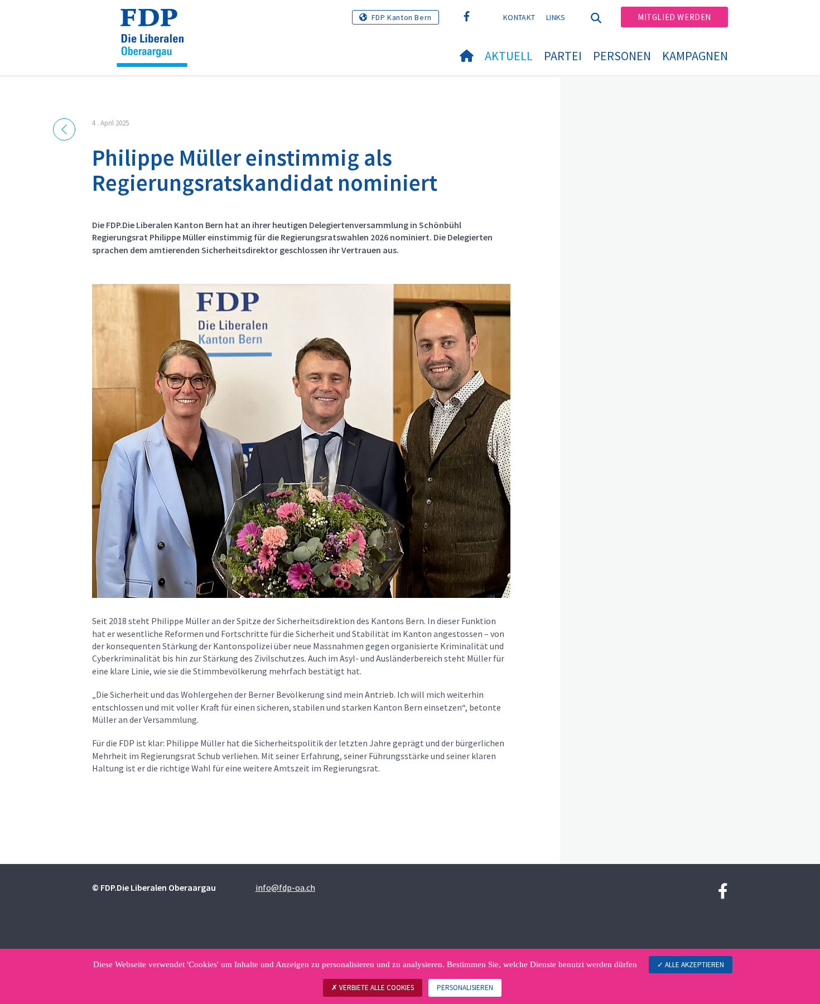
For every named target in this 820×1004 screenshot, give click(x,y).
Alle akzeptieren (693, 964)
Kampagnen (695, 56)
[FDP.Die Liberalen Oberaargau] (156, 23)
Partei (563, 56)
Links (556, 17)
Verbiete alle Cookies (375, 987)
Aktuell (509, 56)
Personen (622, 56)
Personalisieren (465, 987)
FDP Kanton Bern (402, 17)
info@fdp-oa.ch (285, 887)
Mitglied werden (674, 17)
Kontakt (519, 17)
